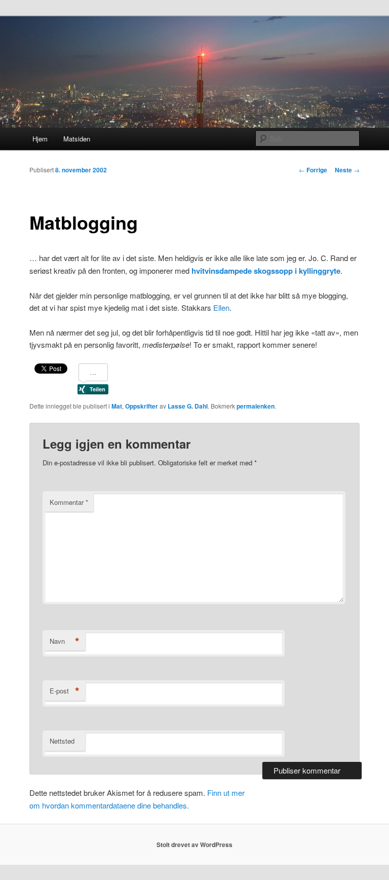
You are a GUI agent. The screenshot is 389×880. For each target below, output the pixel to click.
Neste (347, 169)
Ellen (221, 307)
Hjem (40, 138)
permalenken (256, 406)
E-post (65, 691)
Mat (116, 406)
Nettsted (62, 741)
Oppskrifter (141, 406)
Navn (65, 641)
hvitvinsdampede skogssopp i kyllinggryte (265, 270)
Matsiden (76, 138)
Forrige (313, 169)
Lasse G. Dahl (188, 406)
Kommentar (69, 502)
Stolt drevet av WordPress (194, 844)
